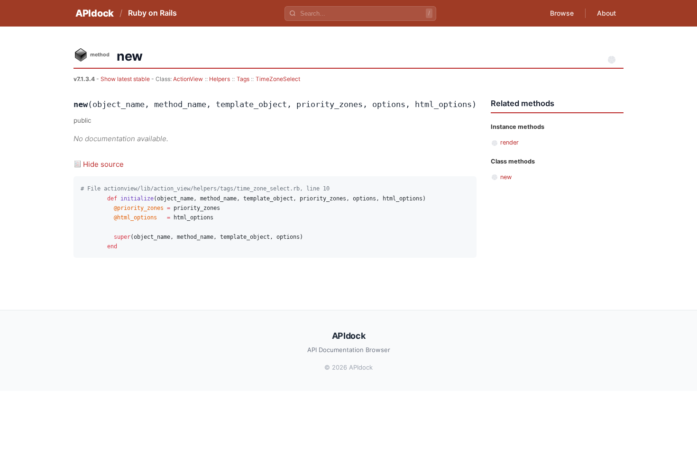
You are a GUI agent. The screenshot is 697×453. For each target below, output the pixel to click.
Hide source (103, 164)
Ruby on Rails (152, 13)
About (606, 13)
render (509, 142)
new (506, 177)
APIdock (94, 13)
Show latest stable (126, 78)
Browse (562, 13)
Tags (243, 78)
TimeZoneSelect (278, 78)
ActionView (188, 78)
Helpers (219, 78)
